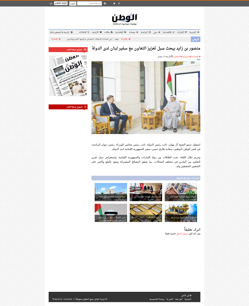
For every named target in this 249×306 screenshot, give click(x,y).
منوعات (132, 32)
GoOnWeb (67, 299)
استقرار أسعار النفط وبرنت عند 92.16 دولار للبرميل (183, 219)
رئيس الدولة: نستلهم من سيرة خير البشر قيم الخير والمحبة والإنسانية (112, 219)
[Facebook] (119, 3)
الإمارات (180, 32)
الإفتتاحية (119, 32)
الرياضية (144, 32)
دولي (155, 32)
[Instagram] (105, 3)
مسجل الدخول (182, 234)
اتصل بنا (169, 299)
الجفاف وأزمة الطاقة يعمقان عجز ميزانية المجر (112, 198)
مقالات (107, 32)
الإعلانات (83, 32)
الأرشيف (95, 32)
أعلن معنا (179, 299)
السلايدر (176, 56)
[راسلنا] (51, 3)
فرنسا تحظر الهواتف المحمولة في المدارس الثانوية (147, 198)
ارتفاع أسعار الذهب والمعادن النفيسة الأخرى (146, 219)
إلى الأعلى (185, 295)
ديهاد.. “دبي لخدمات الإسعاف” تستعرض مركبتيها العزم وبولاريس (107, 39)
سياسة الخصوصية (156, 299)
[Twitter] (114, 3)
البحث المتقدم (61, 3)
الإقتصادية (167, 32)
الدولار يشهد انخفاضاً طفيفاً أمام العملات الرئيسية (183, 198)
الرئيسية (193, 32)
